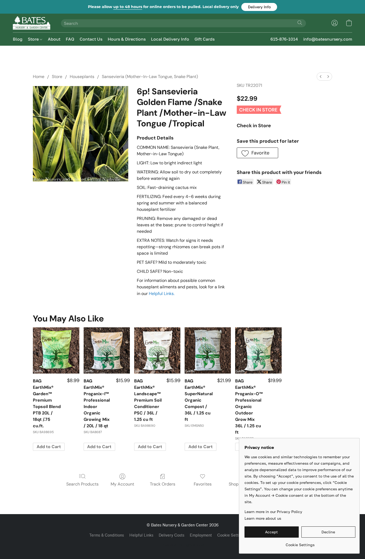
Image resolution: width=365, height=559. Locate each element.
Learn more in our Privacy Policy (273, 511)
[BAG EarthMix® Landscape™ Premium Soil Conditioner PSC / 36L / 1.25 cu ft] (157, 350)
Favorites (203, 484)
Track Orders (162, 484)
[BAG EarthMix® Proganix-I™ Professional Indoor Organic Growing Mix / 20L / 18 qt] (107, 350)
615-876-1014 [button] (284, 39)
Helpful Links (141, 535)
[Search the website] (300, 22)
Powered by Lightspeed (182, 544)
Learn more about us (262, 518)
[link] (299, 543)
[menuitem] (320, 76)
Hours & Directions (127, 39)
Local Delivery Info (170, 39)
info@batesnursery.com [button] (327, 39)
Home (38, 76)
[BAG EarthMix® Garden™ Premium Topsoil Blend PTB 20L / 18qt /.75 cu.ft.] (56, 350)
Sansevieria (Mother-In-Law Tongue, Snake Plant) (150, 76)
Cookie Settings (231, 535)
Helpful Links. (161, 293)
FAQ (70, 39)
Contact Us (91, 39)
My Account (122, 484)
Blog (17, 39)
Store (34, 39)
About (54, 39)
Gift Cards (205, 39)
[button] (259, 7)
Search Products (82, 484)
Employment (201, 535)
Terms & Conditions (106, 535)
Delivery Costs (171, 535)
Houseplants (82, 76)
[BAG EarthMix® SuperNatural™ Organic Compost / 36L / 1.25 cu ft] (208, 350)
